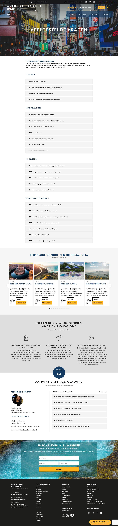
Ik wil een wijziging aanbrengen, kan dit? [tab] (42, 184)
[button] (49, 308)
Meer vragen (103, 392)
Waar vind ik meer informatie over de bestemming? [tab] (45, 205)
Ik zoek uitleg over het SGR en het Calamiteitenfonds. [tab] (45, 87)
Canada (38, 495)
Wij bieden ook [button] (83, 14)
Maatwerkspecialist (92, 487)
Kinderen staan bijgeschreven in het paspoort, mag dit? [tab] (46, 121)
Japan (38, 510)
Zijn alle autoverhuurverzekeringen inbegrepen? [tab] (44, 229)
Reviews (89, 497)
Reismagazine (66, 491)
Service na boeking (67, 501)
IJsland (38, 505)
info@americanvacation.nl (28, 430)
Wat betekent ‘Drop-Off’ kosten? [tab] (39, 235)
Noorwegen (39, 514)
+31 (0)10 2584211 (16, 497)
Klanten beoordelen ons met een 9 (107, 2)
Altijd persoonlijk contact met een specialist (15, 2)
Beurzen (64, 489)
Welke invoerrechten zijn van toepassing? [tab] (42, 241)
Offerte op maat (21, 302)
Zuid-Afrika (39, 518)
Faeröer (38, 499)
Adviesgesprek (66, 487)
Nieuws (64, 497)
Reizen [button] (72, 14)
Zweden (38, 520)
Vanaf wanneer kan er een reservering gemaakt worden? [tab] (46, 166)
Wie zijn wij (90, 495)
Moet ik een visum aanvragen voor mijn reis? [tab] (43, 127)
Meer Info (19, 299)
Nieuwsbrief (65, 499)
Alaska (38, 487)
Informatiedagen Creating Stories (96, 503)
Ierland (38, 508)
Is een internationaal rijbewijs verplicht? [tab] (41, 139)
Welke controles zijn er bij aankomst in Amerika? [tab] (44, 223)
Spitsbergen (39, 516)
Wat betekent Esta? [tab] (35, 133)
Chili (37, 497)
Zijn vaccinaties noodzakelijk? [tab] (38, 151)
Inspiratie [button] (105, 14)
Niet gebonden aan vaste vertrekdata (38, 2)
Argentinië (39, 493)
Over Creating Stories (93, 489)
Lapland (38, 512)
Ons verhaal (90, 491)
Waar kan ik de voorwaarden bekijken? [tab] (41, 93)
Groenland (39, 503)
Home (8, 14)
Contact (101, 7)
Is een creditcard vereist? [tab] (37, 145)
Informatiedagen (66, 495)
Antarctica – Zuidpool (42, 491)
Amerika (38, 489)
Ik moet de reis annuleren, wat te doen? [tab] (41, 190)
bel (49, 67)
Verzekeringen (66, 503)
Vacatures (90, 493)
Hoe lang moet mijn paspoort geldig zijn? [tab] (42, 115)
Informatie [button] (95, 14)
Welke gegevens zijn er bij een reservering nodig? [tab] (44, 172)
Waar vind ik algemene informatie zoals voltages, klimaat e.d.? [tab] (48, 217)
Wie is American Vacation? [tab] (37, 81)
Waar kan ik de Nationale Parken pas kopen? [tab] (43, 211)
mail (53, 67)
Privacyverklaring (92, 499)
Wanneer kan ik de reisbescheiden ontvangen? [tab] (43, 178)
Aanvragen (59, 469)
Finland (38, 501)
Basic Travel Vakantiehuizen (94, 501)
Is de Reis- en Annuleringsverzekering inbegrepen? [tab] (45, 99)
